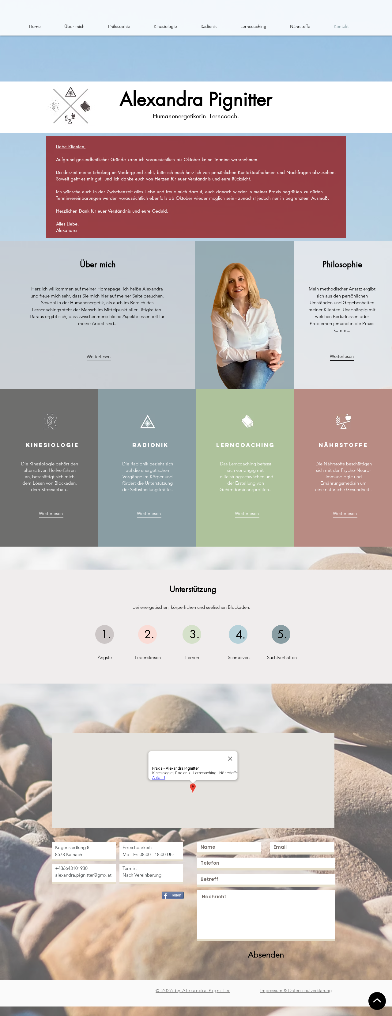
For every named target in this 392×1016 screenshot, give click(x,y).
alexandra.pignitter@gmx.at (83, 875)
